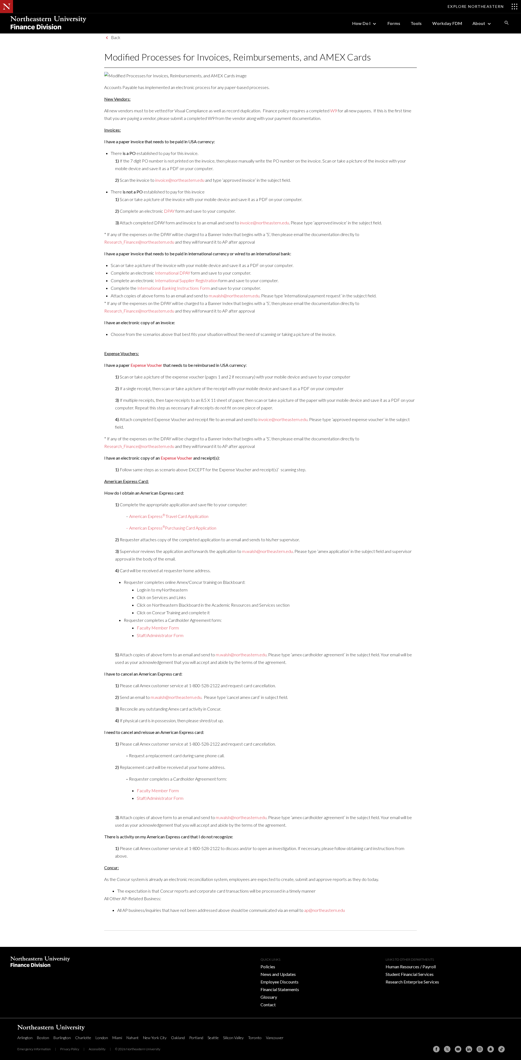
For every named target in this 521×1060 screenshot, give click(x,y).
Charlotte (83, 1037)
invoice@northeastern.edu (179, 180)
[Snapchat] (490, 1049)
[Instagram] (479, 1049)
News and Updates (278, 974)
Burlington (62, 1037)
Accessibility (97, 1049)
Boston (43, 1037)
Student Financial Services (410, 974)
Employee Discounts (279, 981)
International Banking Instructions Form (173, 288)
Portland (196, 1037)
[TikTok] (501, 1049)
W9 (333, 110)
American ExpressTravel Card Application (168, 516)
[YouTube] (458, 1049)
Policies (267, 966)
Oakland (178, 1037)
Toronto (255, 1037)
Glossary (268, 996)
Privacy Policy (69, 1049)
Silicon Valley (233, 1037)
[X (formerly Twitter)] (447, 1049)
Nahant (132, 1037)
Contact (268, 1004)
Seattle (213, 1037)
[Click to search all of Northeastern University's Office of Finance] (507, 22)
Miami (117, 1037)
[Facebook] (436, 1049)
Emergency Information (34, 1049)
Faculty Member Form (158, 627)
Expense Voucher (146, 365)
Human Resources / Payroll (411, 966)
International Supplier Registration (186, 280)
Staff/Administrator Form (160, 635)
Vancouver (275, 1037)
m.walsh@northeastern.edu (234, 295)
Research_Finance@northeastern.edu (139, 241)
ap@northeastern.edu (324, 910)
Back (115, 37)
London (102, 1037)
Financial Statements (279, 989)
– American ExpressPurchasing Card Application (171, 527)
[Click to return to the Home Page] (48, 31)
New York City (155, 1037)
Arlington (25, 1037)
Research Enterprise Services (412, 981)
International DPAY (172, 272)
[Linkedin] (469, 1049)
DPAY (169, 211)
